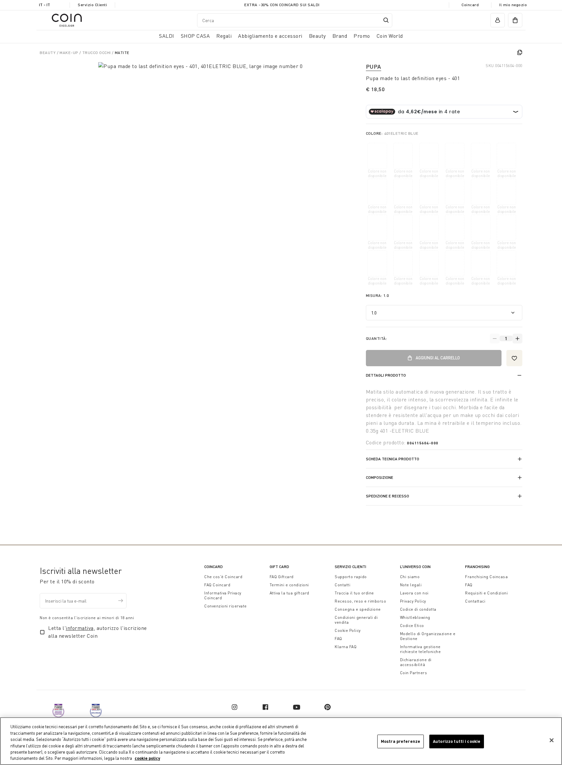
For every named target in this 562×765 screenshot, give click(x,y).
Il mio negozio (513, 4)
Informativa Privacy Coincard (222, 595)
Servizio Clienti (92, 4)
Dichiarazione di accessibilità (416, 662)
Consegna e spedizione (358, 609)
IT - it (44, 4)
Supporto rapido (351, 576)
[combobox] (294, 20)
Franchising (477, 566)
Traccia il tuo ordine (354, 593)
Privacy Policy (413, 601)
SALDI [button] (166, 36)
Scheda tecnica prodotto (392, 458)
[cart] (515, 20)
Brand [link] (339, 36)
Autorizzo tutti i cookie (456, 741)
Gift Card (279, 566)
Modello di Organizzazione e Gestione (428, 636)
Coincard (470, 4)
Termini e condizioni (289, 584)
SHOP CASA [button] (195, 36)
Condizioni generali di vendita (356, 620)
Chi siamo (410, 576)
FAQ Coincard (217, 584)
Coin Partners (413, 672)
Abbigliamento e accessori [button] (270, 36)
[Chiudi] (551, 740)
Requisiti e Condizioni (486, 593)
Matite (122, 52)
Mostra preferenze (400, 741)
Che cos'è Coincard (223, 576)
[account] (497, 20)
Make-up (69, 52)
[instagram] (234, 707)
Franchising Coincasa (486, 576)
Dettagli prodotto (386, 375)
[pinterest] (327, 707)
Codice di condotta (418, 609)
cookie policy (147, 758)
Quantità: (376, 338)
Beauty (48, 52)
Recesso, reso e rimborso (360, 601)
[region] (281, 741)
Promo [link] (362, 36)
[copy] (519, 52)
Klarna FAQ (345, 646)
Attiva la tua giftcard (289, 593)
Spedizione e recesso (387, 496)
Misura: (377, 295)
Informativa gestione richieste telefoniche (420, 649)
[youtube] (297, 707)
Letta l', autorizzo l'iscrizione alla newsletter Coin (97, 632)
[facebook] (265, 707)
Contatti (342, 584)
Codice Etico (412, 625)
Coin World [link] (390, 36)
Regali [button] (224, 36)
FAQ (338, 638)
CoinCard (213, 566)
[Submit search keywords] (386, 20)
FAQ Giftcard (282, 576)
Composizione (379, 477)
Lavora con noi (414, 593)
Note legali (411, 584)
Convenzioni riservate (225, 606)
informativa (80, 628)
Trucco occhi (97, 52)
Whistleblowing (415, 617)
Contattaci (475, 601)
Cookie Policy (348, 630)
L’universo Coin (415, 566)
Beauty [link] (317, 36)
